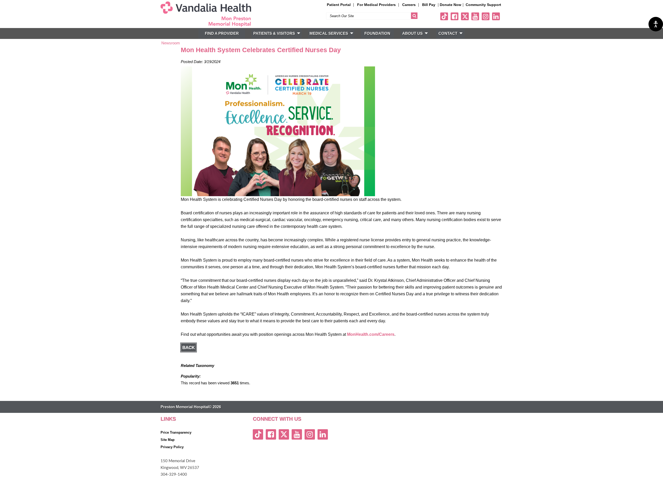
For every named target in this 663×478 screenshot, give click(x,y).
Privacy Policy (172, 447)
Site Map (168, 440)
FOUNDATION (377, 33)
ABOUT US (412, 33)
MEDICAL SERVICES (328, 33)
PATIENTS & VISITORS (274, 33)
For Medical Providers (376, 5)
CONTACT (447, 33)
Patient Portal (339, 5)
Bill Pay (428, 5)
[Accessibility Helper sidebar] (655, 24)
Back (188, 347)
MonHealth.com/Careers (370, 334)
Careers (409, 5)
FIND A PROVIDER (222, 33)
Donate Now (450, 5)
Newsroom (170, 43)
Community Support (483, 5)
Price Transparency (176, 432)
